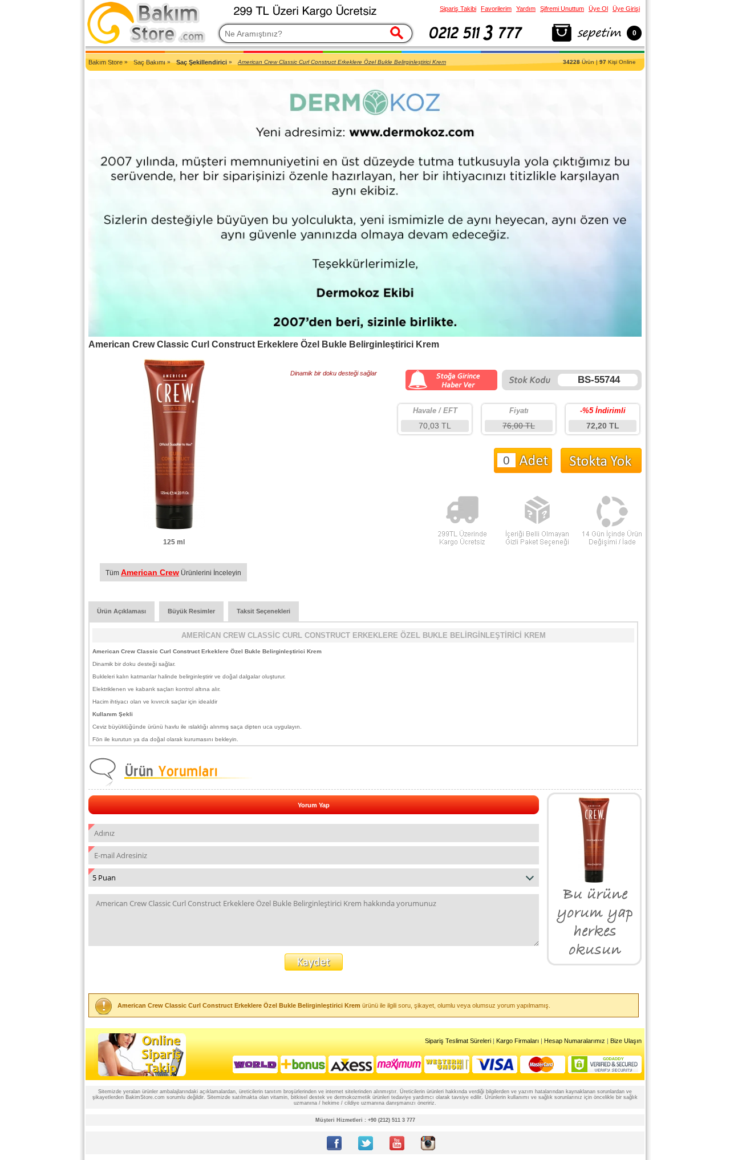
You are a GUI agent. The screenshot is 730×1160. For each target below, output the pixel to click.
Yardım (526, 8)
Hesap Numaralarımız (574, 1040)
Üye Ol (598, 8)
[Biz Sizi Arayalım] (476, 42)
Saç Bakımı (149, 62)
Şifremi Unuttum (562, 8)
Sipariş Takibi (458, 8)
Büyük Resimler (191, 611)
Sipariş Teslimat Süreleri (458, 1040)
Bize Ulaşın (626, 1040)
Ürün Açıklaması (121, 611)
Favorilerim (496, 8)
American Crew (150, 572)
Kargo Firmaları (517, 1040)
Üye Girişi (626, 8)
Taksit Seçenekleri (263, 611)
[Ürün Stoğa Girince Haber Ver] (451, 388)
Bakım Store (105, 62)
